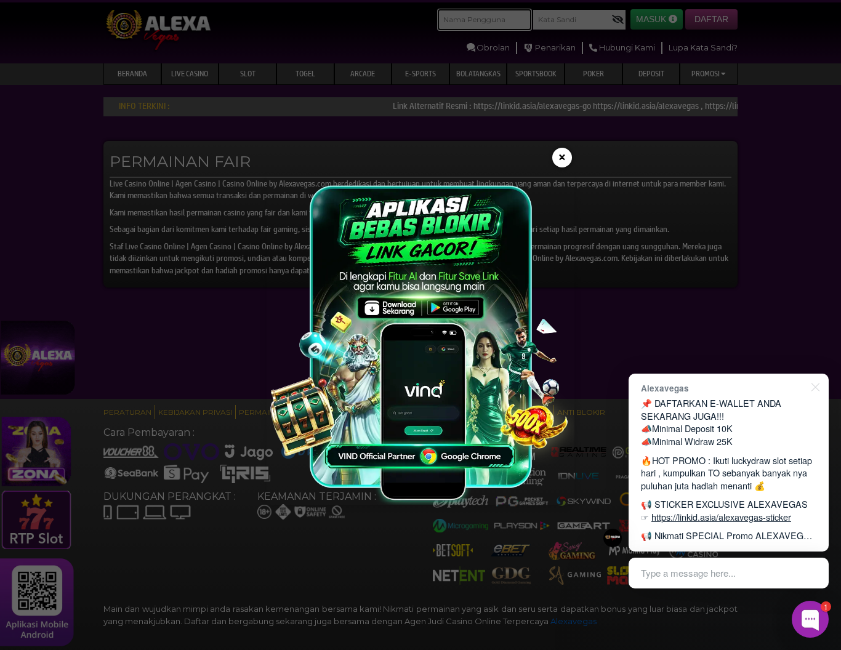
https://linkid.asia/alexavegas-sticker (721, 516)
